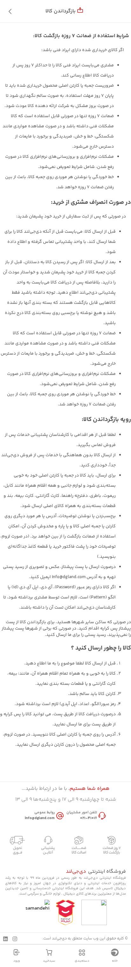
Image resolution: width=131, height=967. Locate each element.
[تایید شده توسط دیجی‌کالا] (65, 912)
